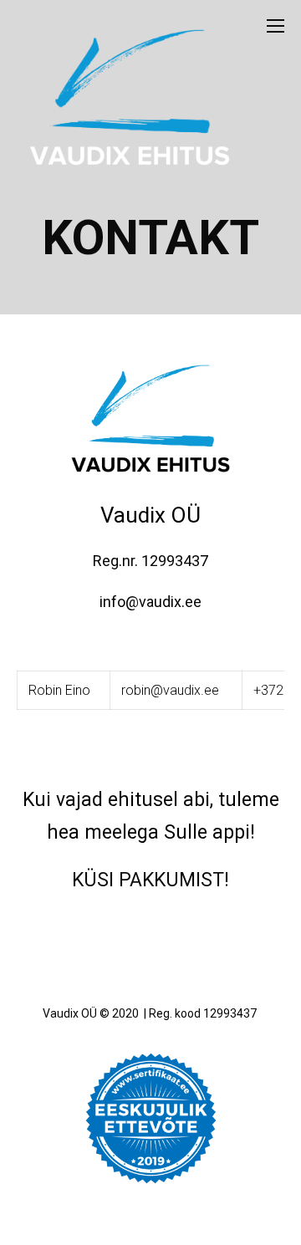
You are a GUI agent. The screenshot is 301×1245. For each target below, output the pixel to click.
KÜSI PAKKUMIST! (150, 880)
